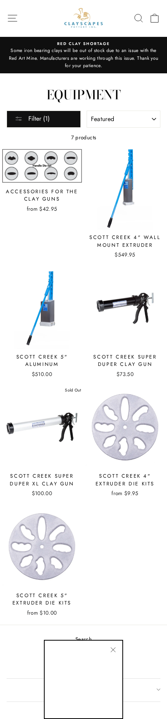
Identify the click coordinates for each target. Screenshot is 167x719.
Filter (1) (38, 118)
